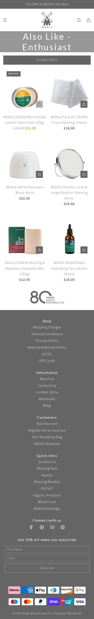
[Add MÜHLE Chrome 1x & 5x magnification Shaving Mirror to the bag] (83, 174)
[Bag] (88, 20)
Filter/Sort (47, 60)
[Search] (79, 20)
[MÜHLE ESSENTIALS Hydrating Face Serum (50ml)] (69, 235)
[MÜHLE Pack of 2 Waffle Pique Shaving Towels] (69, 89)
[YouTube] (52, 527)
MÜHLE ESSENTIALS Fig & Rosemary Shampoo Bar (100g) (25, 268)
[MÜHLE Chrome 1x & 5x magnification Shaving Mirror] (69, 159)
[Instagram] (42, 527)
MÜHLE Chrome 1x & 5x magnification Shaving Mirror (69, 193)
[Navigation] (5, 20)
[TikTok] (63, 527)
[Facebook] (31, 527)
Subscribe (47, 568)
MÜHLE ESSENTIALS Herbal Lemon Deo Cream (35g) (24, 120)
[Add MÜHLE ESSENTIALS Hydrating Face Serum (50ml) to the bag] (83, 249)
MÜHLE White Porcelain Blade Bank (25, 190)
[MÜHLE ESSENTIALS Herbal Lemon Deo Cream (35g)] (24, 89)
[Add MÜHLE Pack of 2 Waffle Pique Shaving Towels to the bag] (83, 104)
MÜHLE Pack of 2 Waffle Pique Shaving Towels (69, 120)
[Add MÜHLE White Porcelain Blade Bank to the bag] (39, 174)
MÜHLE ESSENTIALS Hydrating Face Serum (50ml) (69, 268)
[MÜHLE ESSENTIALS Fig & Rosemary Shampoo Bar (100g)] (24, 235)
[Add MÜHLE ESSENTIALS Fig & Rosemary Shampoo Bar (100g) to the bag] (39, 249)
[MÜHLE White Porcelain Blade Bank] (24, 159)
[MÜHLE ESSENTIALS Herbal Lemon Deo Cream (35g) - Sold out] (25, 104)
